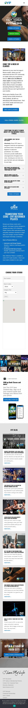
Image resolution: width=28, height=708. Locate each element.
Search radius (7, 284)
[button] (14, 310)
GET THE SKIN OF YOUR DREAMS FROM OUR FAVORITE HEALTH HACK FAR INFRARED (14, 551)
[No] (26, 703)
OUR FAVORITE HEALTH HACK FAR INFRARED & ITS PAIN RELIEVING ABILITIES (14, 585)
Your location (7, 278)
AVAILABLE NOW (10, 399)
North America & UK (8, 687)
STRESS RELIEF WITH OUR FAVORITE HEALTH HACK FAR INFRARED (12, 517)
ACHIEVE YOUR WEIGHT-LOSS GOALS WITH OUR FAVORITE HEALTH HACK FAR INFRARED (14, 452)
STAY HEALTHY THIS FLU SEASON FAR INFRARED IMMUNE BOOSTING (12, 486)
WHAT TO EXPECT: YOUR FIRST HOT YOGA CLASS (13, 619)
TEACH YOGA (14, 33)
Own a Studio (6, 695)
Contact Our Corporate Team (10, 683)
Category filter (7, 290)
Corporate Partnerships (9, 693)
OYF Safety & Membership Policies (12, 681)
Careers (5, 697)
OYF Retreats (6, 691)
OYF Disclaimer (7, 679)
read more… (7, 463)
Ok (14, 705)
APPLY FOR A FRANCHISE (14, 655)
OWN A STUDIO (14, 39)
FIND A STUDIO (14, 28)
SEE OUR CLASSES (11, 109)
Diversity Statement (8, 685)
